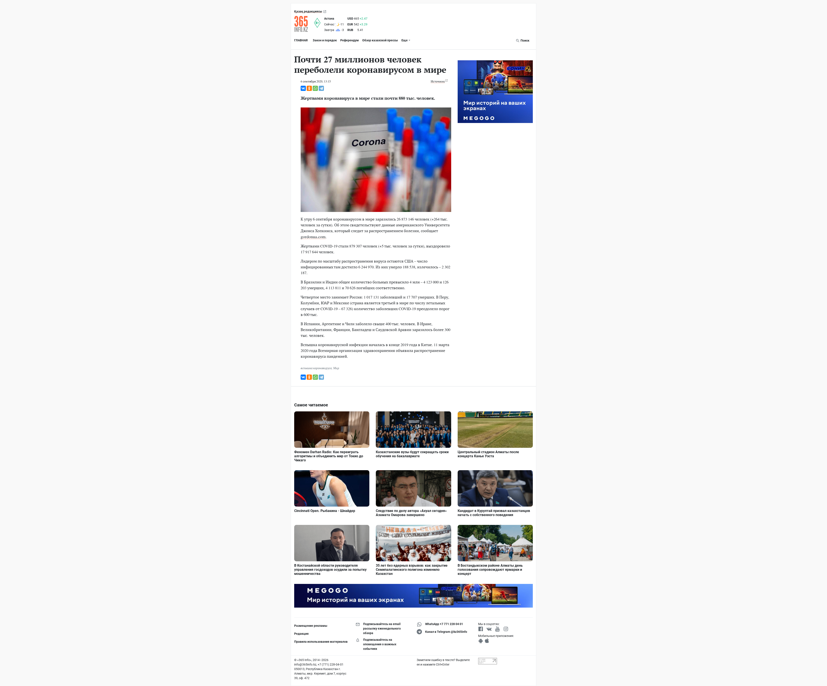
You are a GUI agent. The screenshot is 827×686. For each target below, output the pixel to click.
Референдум (349, 40)
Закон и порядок (325, 40)
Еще (404, 40)
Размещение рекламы (310, 625)
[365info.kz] (304, 24)
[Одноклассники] (309, 88)
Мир (336, 368)
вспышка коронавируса (316, 368)
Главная (301, 40)
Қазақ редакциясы (308, 11)
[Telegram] (321, 88)
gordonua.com (313, 237)
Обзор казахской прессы (380, 40)
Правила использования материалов (321, 641)
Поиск (524, 40)
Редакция (301, 633)
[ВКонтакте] (303, 88)
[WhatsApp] (315, 88)
